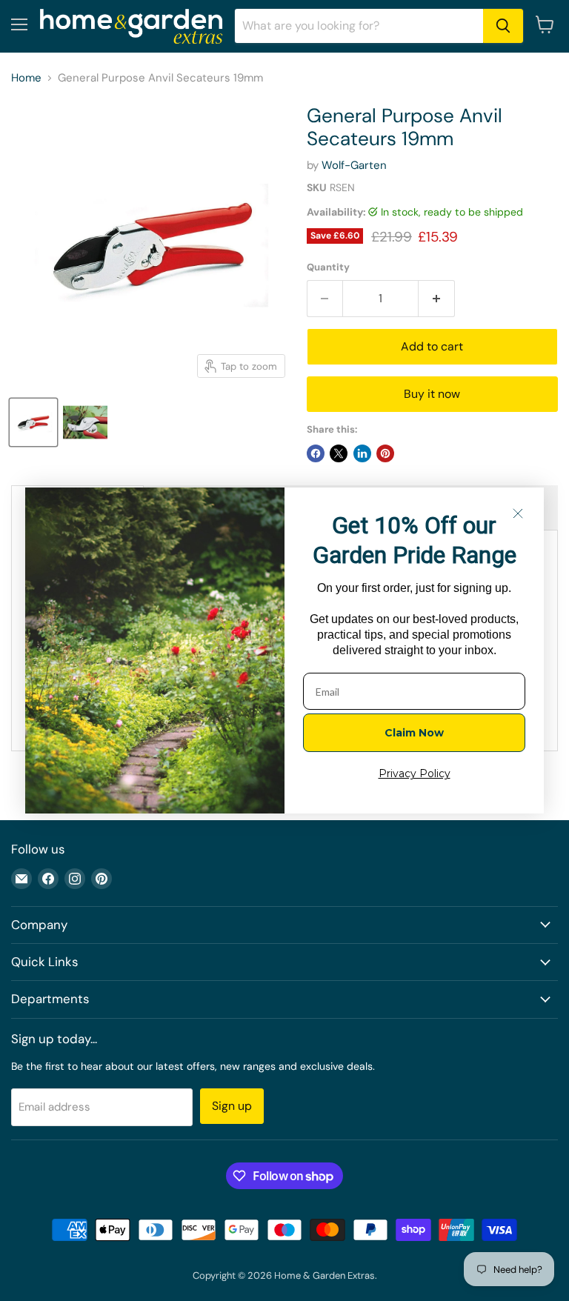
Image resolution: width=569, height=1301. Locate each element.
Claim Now (414, 732)
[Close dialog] (518, 513)
